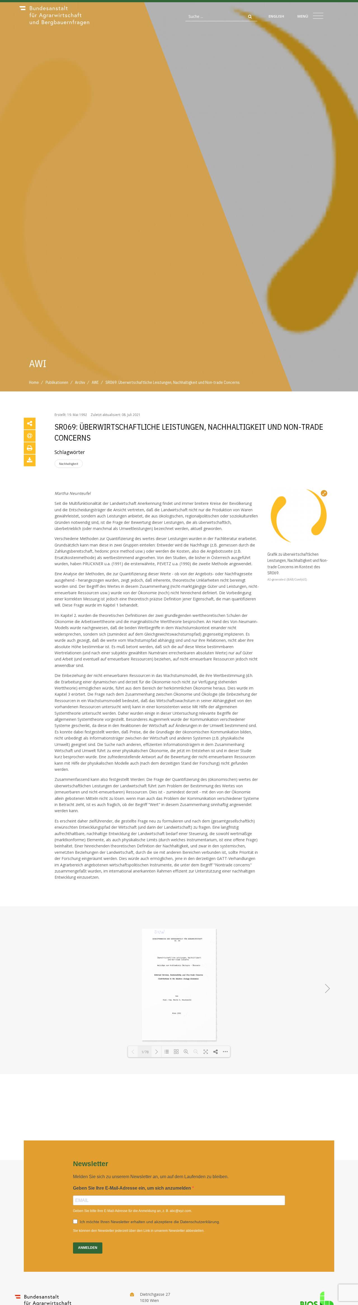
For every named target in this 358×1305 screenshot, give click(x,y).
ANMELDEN (87, 1248)
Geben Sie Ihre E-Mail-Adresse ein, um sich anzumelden (132, 1188)
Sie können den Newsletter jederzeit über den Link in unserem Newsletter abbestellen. (138, 1231)
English (276, 16)
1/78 (145, 1051)
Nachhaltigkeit (68, 464)
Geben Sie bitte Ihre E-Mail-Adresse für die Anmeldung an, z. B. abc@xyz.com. (132, 1211)
